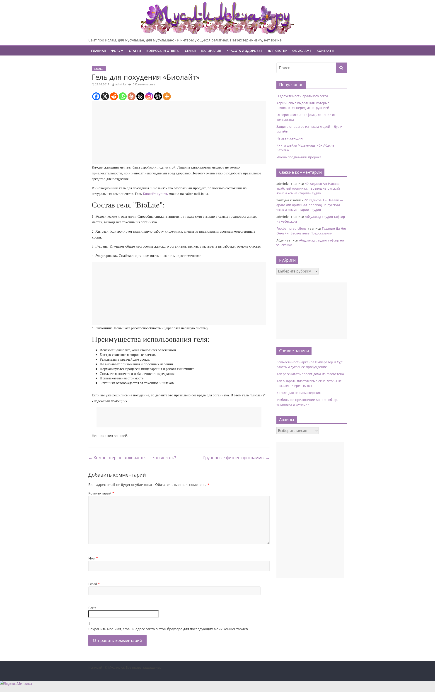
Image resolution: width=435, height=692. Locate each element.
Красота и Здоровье (244, 50)
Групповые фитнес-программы (236, 457)
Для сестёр (277, 50)
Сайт (92, 607)
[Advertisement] (179, 132)
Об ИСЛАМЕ (301, 50)
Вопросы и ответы (162, 50)
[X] (105, 96)
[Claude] (131, 96)
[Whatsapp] (123, 96)
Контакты (325, 50)
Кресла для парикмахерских (298, 393)
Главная (98, 50)
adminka (120, 84)
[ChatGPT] (158, 96)
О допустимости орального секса (302, 96)
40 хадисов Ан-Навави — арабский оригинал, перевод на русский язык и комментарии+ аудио (310, 188)
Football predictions (291, 228)
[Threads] (140, 96)
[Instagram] (149, 96)
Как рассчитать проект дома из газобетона (310, 374)
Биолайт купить (155, 193)
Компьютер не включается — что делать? (132, 457)
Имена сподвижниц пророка (298, 157)
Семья (190, 50)
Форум (117, 50)
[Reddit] (114, 96)
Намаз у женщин (289, 138)
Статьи (135, 50)
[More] (167, 96)
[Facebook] (96, 96)
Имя (93, 558)
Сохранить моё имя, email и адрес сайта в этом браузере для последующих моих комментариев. (168, 629)
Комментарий (101, 493)
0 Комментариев (143, 84)
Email (94, 584)
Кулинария (211, 50)
